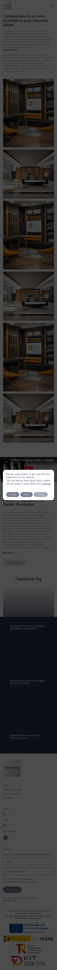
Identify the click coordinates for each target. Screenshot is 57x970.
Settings (41, 494)
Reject (26, 494)
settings (47, 483)
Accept (12, 494)
